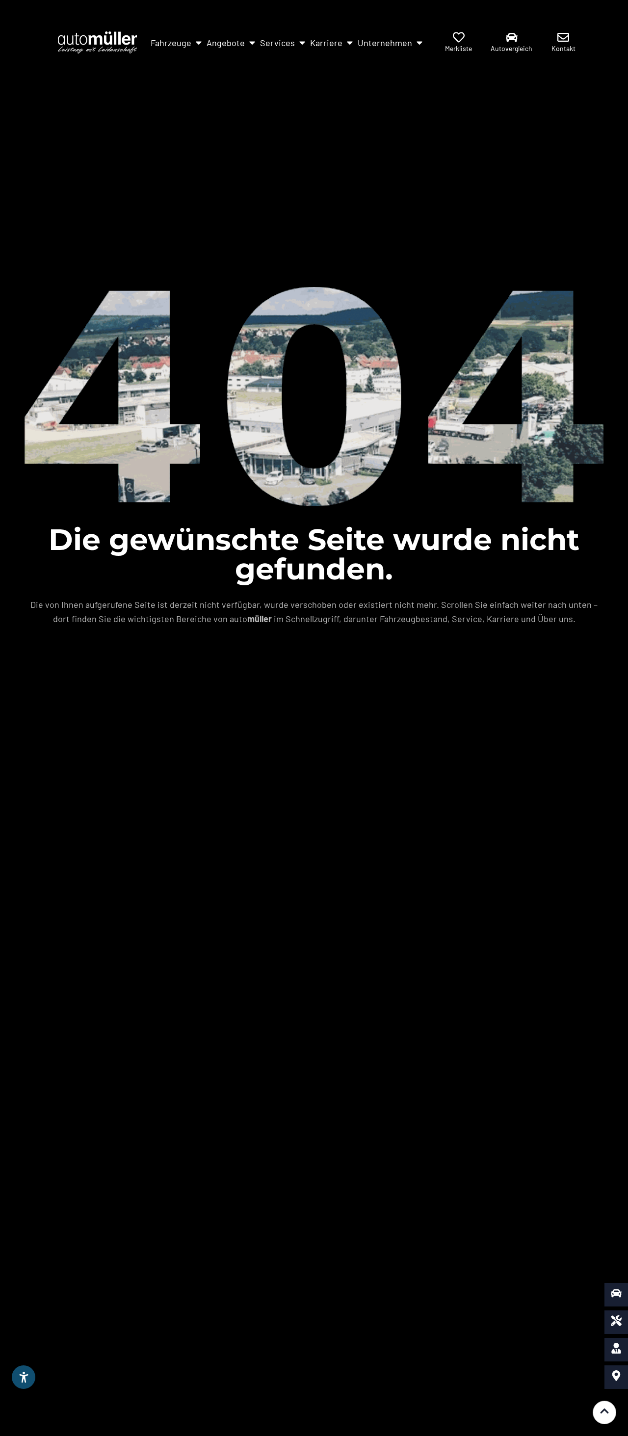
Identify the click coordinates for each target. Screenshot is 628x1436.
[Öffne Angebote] (252, 43)
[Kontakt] (563, 37)
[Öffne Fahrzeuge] (199, 43)
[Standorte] (616, 1377)
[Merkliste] (459, 37)
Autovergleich (511, 48)
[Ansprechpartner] (616, 1349)
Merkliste (458, 48)
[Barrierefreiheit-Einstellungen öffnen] (23, 1377)
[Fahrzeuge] (616, 1294)
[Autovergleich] (512, 37)
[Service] (616, 1322)
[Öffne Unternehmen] (419, 43)
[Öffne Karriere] (350, 43)
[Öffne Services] (302, 43)
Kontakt (563, 48)
